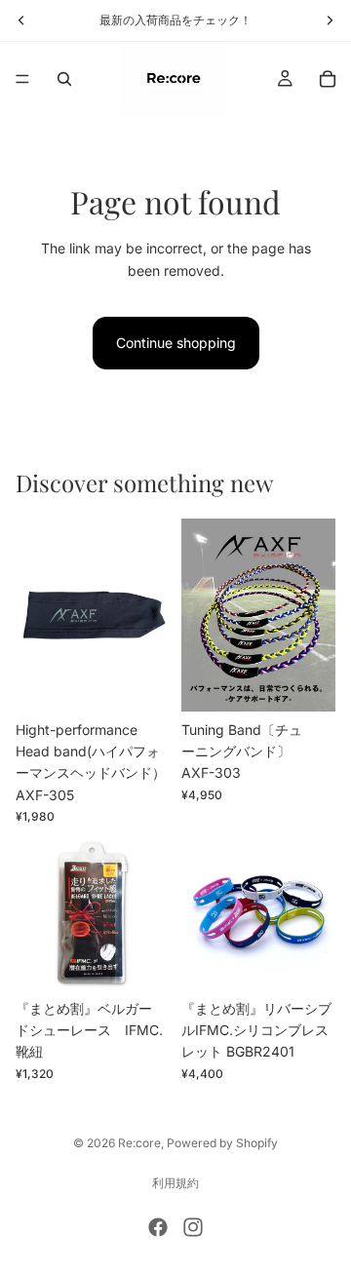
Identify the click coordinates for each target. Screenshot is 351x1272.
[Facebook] (158, 1227)
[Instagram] (193, 1227)
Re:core (139, 1143)
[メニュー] (22, 79)
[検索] (64, 79)
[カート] (327, 79)
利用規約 (175, 1183)
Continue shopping (176, 342)
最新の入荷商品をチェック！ (175, 20)
